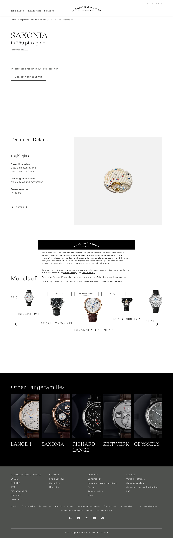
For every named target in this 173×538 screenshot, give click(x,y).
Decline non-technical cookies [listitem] (86, 294)
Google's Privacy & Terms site (83, 258)
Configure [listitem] (113, 294)
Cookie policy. (88, 273)
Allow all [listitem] (59, 294)
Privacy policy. (70, 273)
